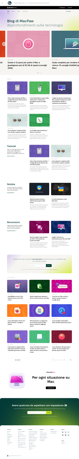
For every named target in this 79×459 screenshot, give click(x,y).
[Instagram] (65, 432)
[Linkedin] (65, 435)
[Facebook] (62, 432)
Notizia (18, 11)
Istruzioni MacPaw (32, 434)
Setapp (8, 439)
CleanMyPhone (10, 436)
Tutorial (13, 11)
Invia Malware (42, 440)
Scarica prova (51, 387)
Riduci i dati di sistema (22, 438)
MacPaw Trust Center (32, 446)
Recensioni (25, 11)
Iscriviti (48, 265)
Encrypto (8, 443)
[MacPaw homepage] (8, 455)
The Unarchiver (9, 442)
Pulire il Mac (20, 445)
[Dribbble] (68, 435)
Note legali (31, 443)
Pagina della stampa (32, 440)
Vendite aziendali (54, 431)
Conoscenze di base (43, 434)
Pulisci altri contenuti (21, 442)
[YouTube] (62, 435)
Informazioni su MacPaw (33, 431)
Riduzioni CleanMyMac (43, 437)
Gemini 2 (8, 440)
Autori (30, 449)
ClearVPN (8, 437)
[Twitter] (68, 432)
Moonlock (8, 431)
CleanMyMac (9, 434)
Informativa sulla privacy (53, 269)
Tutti (8, 11)
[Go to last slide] (4, 44)
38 (70, 359)
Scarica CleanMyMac (21, 431)
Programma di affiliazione (33, 437)
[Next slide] (75, 44)
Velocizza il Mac (20, 434)
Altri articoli (17, 359)
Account (41, 431)
